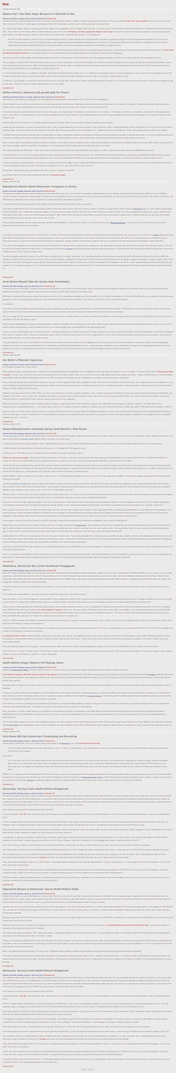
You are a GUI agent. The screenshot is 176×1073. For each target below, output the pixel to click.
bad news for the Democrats (89, 743)
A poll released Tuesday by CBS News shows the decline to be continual (30, 674)
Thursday (42, 857)
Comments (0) (51, 19)
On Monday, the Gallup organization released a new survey (90, 32)
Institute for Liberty (58, 175)
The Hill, (23, 814)
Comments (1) (49, 741)
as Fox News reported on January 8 (49, 610)
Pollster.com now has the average (15, 458)
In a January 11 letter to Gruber (14, 636)
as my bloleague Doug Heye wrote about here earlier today (127, 925)
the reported (135, 21)
